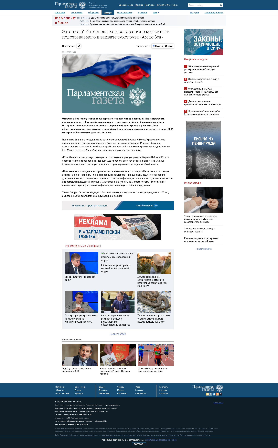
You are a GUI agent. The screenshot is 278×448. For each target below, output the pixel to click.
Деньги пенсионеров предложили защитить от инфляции (110, 17)
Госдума (194, 12)
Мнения (120, 390)
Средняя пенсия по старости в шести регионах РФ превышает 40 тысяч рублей (122, 24)
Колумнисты (140, 393)
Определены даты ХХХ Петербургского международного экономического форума (201, 91)
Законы (139, 5)
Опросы (120, 387)
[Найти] (221, 5)
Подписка (149, 5)
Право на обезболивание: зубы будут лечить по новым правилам (202, 113)
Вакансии (163, 393)
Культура (142, 12)
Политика (60, 12)
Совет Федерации (214, 12)
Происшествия (124, 12)
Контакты (163, 387)
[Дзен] (169, 46)
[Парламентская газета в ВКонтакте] (210, 394)
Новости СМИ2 (118, 334)
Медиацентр (104, 393)
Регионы (139, 390)
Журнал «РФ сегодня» (167, 5)
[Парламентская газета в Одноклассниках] (217, 394)
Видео (102, 387)
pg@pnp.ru (84, 424)
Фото (137, 387)
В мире (107, 12)
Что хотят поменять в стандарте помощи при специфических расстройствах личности (200, 219)
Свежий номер (126, 5)
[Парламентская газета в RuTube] (220, 394)
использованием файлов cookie (161, 440)
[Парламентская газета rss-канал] (207, 394)
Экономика (76, 12)
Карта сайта (218, 403)
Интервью (122, 393)
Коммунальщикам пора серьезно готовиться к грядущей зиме (201, 240)
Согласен (139, 444)
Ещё (155, 12)
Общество (93, 12)
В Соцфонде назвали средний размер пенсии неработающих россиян (117, 21)
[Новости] (158, 46)
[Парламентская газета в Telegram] (214, 394)
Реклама (163, 390)
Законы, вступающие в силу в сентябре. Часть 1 (201, 80)
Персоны (103, 390)
